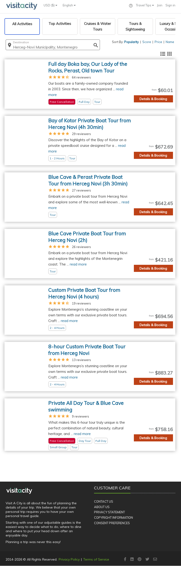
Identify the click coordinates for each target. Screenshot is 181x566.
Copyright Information (113, 517)
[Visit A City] (19, 491)
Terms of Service (96, 559)
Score (146, 42)
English (68, 5)
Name (170, 42)
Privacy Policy (69, 559)
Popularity (131, 42)
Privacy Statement (109, 512)
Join (159, 5)
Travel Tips (144, 5)
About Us (102, 507)
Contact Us (103, 501)
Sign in (170, 5)
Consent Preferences (112, 523)
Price (158, 42)
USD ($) (49, 5)
